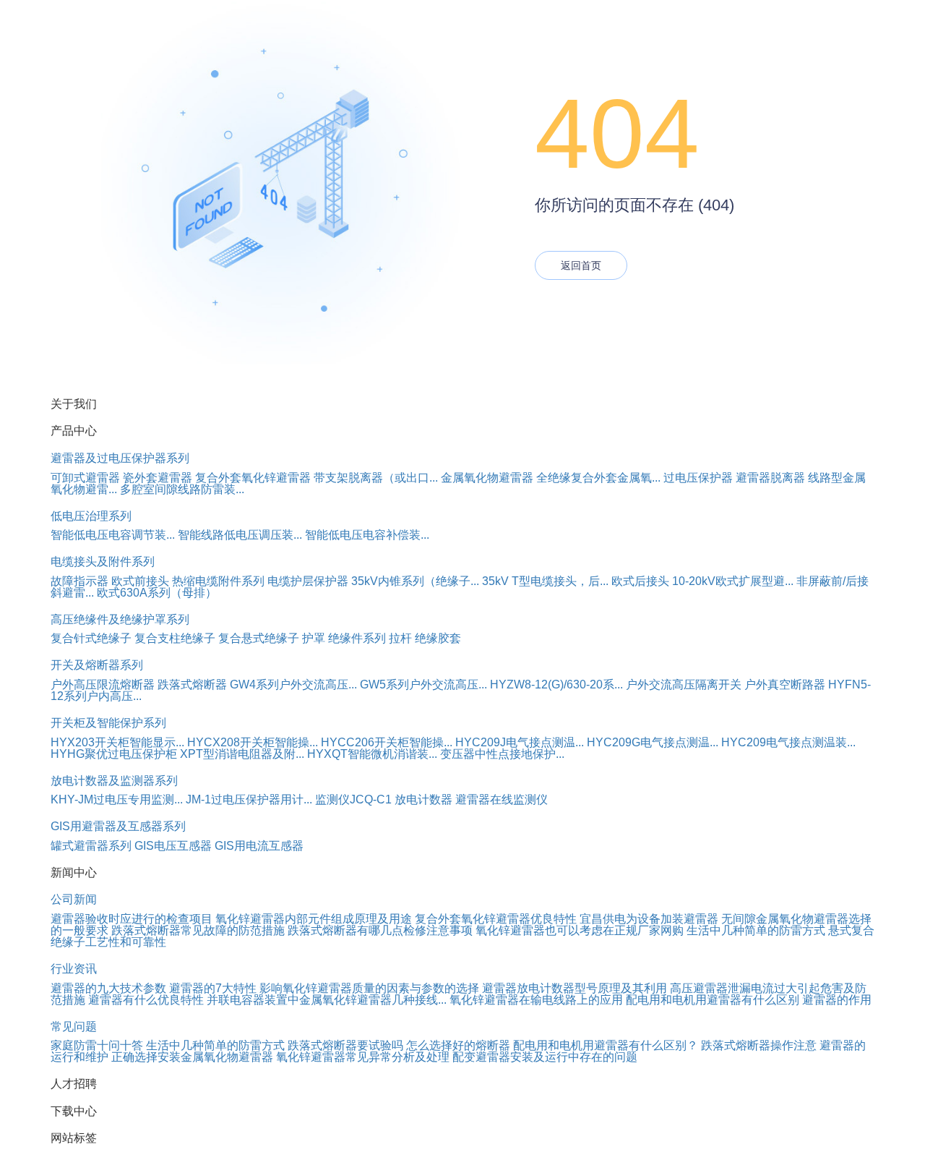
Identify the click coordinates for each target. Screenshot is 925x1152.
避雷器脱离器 (770, 478)
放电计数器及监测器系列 (114, 781)
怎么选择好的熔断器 (458, 1045)
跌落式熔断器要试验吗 (345, 1045)
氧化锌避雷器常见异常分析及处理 (362, 1057)
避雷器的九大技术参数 (108, 988)
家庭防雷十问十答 (97, 1045)
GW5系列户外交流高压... (423, 684)
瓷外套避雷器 (157, 478)
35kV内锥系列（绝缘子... (415, 581)
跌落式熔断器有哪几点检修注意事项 (380, 930)
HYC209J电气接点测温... (519, 742)
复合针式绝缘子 (91, 638)
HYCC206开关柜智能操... (386, 742)
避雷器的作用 (837, 1000)
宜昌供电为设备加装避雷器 (649, 919)
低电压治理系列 (91, 516)
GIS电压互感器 (173, 846)
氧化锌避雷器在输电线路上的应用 (536, 1000)
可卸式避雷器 (85, 478)
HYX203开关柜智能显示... (117, 742)
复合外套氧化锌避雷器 (253, 478)
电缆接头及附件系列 (103, 561)
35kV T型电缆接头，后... (545, 581)
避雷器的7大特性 (213, 988)
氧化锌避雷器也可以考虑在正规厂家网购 (580, 930)
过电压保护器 (698, 478)
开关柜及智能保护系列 (108, 723)
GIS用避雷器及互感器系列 (118, 826)
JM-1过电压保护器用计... (249, 799)
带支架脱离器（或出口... (376, 478)
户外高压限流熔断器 (103, 684)
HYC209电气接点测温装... (788, 742)
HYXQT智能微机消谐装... (372, 754)
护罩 (313, 638)
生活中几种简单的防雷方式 (756, 930)
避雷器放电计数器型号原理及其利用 (574, 988)
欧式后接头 (640, 581)
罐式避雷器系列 (91, 846)
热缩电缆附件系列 (218, 581)
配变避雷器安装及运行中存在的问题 (544, 1057)
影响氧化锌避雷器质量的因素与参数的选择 (369, 988)
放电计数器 (423, 799)
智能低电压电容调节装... (113, 535)
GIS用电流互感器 (259, 846)
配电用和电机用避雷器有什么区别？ (605, 1045)
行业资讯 (74, 969)
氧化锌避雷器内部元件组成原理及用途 (313, 919)
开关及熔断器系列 (97, 665)
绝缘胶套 (438, 638)
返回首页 (581, 265)
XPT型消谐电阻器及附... (242, 754)
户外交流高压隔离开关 (683, 684)
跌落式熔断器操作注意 (759, 1045)
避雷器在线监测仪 (501, 799)
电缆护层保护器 (307, 581)
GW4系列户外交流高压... (293, 684)
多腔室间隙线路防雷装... (182, 489)
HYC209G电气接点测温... (652, 742)
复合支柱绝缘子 (174, 638)
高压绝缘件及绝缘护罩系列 (120, 619)
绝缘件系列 (357, 638)
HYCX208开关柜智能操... (252, 742)
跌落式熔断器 (192, 684)
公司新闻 (74, 899)
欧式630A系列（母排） (157, 592)
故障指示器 (79, 581)
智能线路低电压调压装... (240, 535)
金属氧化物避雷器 (487, 478)
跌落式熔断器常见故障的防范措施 (198, 930)
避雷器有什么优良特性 (146, 1000)
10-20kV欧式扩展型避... (732, 581)
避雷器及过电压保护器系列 (120, 458)
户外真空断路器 (784, 684)
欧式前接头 (140, 581)
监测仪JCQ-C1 (353, 799)
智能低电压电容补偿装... (367, 535)
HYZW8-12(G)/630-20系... (556, 684)
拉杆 (400, 638)
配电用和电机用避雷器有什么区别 (712, 1000)
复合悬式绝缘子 (258, 638)
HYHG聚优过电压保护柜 (114, 754)
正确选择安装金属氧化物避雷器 (192, 1057)
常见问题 (74, 1026)
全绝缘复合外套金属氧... (598, 478)
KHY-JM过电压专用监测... (117, 799)
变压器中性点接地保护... (502, 754)
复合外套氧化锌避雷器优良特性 (496, 919)
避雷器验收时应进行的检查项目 (131, 919)
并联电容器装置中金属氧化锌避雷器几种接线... (327, 1000)
